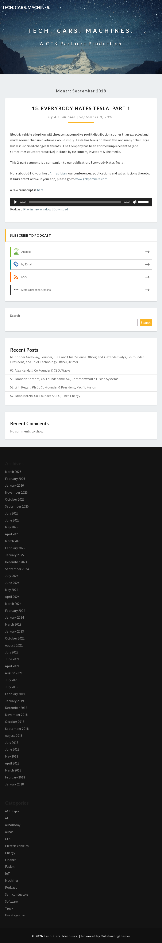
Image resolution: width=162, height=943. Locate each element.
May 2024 (11, 589)
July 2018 (11, 742)
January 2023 (14, 631)
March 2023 (13, 624)
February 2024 (15, 610)
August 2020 (14, 673)
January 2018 (14, 784)
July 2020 (11, 680)
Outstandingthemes (115, 936)
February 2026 (15, 478)
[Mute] (134, 202)
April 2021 (12, 666)
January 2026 (14, 485)
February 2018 (15, 777)
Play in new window (37, 209)
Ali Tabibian (65, 117)
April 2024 (12, 596)
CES (8, 839)
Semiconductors (16, 894)
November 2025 (16, 492)
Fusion (10, 866)
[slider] (144, 202)
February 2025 (15, 548)
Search (15, 315)
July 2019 (11, 687)
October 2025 (14, 499)
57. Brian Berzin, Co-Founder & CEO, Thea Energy (45, 396)
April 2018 (12, 763)
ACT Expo (12, 811)
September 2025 (17, 506)
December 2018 (16, 708)
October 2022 (14, 638)
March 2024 (13, 603)
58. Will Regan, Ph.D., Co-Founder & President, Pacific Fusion (53, 387)
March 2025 (13, 541)
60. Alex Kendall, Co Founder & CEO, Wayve (40, 370)
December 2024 (16, 562)
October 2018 (14, 721)
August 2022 (14, 645)
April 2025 (12, 534)
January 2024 (14, 617)
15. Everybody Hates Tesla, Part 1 (81, 108)
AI (6, 818)
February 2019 (15, 694)
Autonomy (12, 825)
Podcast (11, 887)
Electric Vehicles (17, 846)
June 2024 (12, 583)
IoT (7, 873)
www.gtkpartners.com (91, 179)
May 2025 (11, 527)
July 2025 (11, 513)
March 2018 (13, 770)
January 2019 (14, 701)
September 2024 (17, 569)
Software (11, 901)
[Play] (16, 202)
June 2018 (12, 749)
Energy (10, 853)
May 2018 (11, 756)
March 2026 (13, 471)
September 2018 (17, 728)
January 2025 (14, 555)
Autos (9, 832)
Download (60, 209)
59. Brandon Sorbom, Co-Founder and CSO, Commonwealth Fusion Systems (64, 379)
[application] (81, 202)
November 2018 (16, 714)
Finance (10, 860)
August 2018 (14, 735)
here (40, 190)
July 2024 (11, 576)
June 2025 (12, 520)
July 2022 (11, 652)
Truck (9, 908)
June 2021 (12, 659)
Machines (12, 880)
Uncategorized (15, 915)
